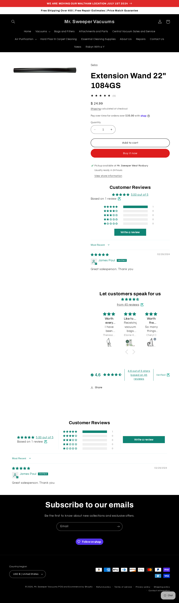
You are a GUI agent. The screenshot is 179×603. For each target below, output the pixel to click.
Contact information (159, 591)
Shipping (96, 109)
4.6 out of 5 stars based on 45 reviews (139, 375)
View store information (108, 176)
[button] (13, 22)
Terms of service (123, 587)
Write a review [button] (130, 232)
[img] (100, 254)
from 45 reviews (128, 304)
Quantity (96, 122)
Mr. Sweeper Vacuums (46, 587)
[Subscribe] (118, 526)
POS (60, 587)
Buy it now (130, 153)
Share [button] (98, 387)
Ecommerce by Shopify (80, 587)
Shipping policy (162, 587)
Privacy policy (143, 587)
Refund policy (103, 587)
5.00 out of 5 (139, 194)
